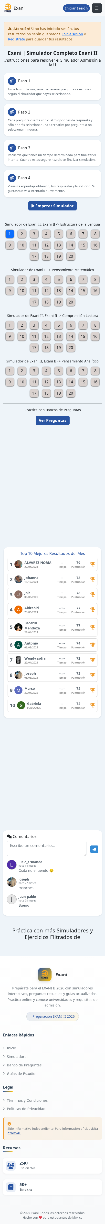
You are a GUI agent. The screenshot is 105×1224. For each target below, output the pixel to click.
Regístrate (16, 39)
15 (83, 245)
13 (58, 245)
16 (95, 245)
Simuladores (17, 1056)
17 (34, 256)
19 (58, 256)
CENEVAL (14, 1133)
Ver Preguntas (52, 420)
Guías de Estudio (21, 1073)
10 (22, 245)
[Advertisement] (52, 483)
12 (46, 245)
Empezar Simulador (54, 206)
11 (34, 245)
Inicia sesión (72, 34)
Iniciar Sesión (76, 8)
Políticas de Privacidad (26, 1108)
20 (71, 256)
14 (71, 245)
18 (46, 256)
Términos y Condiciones (27, 1100)
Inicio (11, 1047)
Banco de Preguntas (24, 1065)
